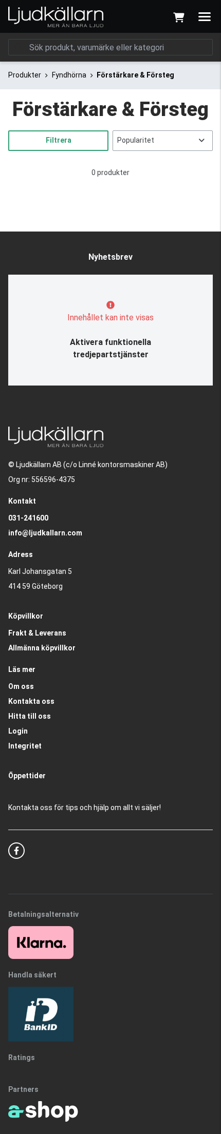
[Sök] (18, 47)
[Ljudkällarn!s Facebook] (16, 850)
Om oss (21, 686)
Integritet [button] (25, 746)
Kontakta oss (31, 701)
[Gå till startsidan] (55, 17)
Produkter (24, 75)
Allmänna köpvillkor (42, 648)
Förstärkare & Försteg (135, 75)
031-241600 (28, 518)
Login (18, 731)
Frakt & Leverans (37, 633)
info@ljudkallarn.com (45, 533)
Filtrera (58, 140)
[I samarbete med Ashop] (43, 1111)
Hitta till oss (29, 716)
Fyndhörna (69, 75)
